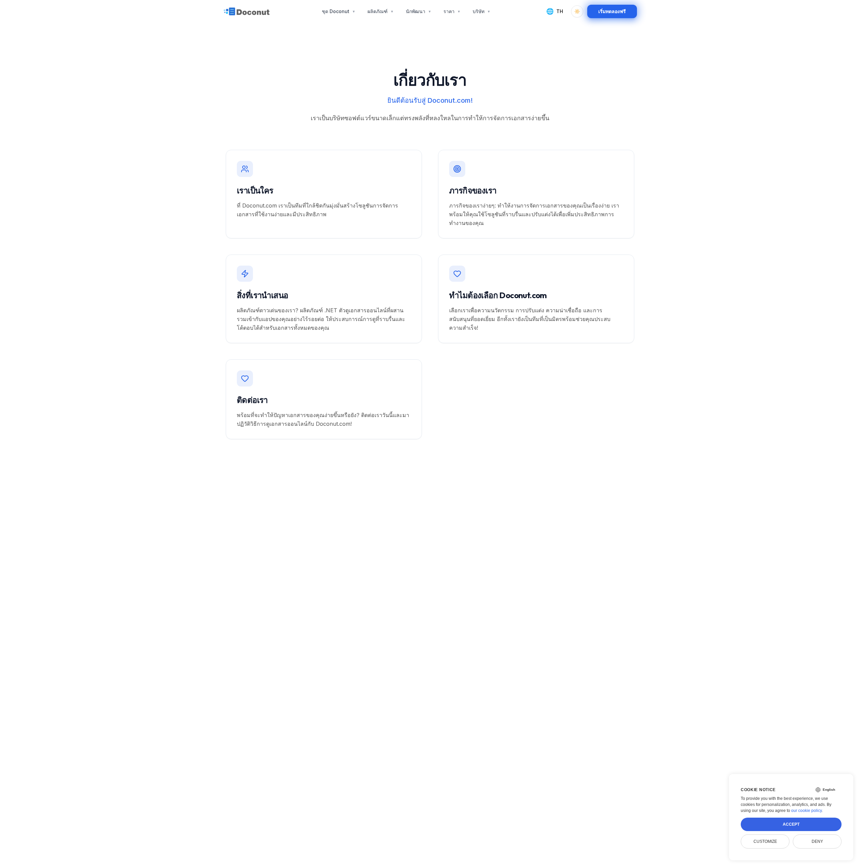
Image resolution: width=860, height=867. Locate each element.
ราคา (452, 11)
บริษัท (481, 11)
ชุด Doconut (338, 11)
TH (554, 11)
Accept (791, 824)
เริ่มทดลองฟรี (612, 11)
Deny (817, 841)
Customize (765, 841)
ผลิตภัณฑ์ (381, 11)
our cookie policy (806, 810)
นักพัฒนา (418, 11)
